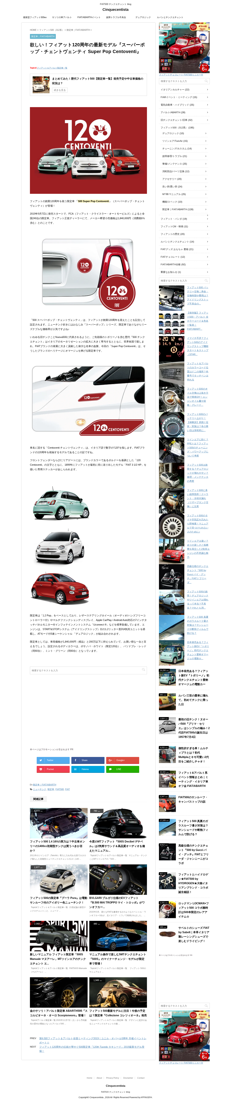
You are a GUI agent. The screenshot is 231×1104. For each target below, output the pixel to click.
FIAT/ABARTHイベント (89, 17)
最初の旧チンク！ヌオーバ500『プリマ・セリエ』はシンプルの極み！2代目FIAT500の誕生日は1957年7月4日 (194, 728)
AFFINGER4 (146, 1097)
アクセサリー (169, 179)
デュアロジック (143, 17)
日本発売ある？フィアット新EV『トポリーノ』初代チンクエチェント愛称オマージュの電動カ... (198, 650)
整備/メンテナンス (172, 163)
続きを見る (60, 90)
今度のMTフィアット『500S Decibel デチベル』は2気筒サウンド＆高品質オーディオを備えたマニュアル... (117, 846)
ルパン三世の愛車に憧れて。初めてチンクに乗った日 (193, 700)
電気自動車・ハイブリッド (175, 104)
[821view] (118, 893)
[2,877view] (59, 893)
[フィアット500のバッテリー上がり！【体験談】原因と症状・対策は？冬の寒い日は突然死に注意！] (171, 424)
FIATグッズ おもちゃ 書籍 (174, 249)
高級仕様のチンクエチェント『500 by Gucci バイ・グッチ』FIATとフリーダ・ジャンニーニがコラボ (193, 854)
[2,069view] (59, 949)
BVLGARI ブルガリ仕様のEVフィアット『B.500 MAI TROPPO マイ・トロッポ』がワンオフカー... (117, 903)
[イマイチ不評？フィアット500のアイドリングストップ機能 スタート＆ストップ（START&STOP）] (171, 348)
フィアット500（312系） (174, 127)
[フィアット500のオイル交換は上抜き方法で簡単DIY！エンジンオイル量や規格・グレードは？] (171, 399)
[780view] (118, 836)
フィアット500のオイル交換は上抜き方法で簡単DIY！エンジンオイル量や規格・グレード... (197, 396)
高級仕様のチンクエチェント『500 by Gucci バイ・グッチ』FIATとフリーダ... (197, 574)
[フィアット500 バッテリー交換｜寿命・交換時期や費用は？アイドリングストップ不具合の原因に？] (171, 298)
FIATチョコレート (170, 256)
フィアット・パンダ (171, 218)
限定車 (51, 789)
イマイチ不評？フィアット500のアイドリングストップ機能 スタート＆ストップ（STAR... (197, 346)
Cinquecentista (115, 9)
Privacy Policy (112, 1078)
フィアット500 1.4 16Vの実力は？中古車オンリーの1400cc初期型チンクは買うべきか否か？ (57, 846)
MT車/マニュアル (171, 194)
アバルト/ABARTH (170, 112)
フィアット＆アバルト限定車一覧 (52, 68)
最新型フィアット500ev (35, 17)
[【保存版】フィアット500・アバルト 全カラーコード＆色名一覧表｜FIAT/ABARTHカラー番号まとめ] (171, 323)
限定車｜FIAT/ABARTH (44, 784)
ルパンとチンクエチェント (170, 17)
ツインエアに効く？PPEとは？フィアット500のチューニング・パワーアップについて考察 (197, 447)
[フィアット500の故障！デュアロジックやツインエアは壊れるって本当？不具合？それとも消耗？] (171, 602)
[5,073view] (59, 836)
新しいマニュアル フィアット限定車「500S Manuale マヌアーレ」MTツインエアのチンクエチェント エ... (58, 959)
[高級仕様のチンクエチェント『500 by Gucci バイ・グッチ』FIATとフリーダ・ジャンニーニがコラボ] (171, 577)
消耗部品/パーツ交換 (173, 171)
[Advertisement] (88, 713)
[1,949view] (118, 1006)
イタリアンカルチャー (172, 89)
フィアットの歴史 (170, 234)
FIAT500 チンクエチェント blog (115, 1092)
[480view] (118, 949)
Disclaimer (128, 1078)
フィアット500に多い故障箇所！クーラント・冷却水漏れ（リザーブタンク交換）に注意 (197, 498)
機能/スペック (169, 201)
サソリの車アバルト (62, 17)
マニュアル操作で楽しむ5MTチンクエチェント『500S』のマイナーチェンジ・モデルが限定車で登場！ (117, 959)
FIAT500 (59, 789)
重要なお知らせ (169, 272)
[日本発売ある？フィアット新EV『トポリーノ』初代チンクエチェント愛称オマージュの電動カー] (171, 653)
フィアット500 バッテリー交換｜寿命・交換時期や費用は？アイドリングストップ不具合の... (197, 295)
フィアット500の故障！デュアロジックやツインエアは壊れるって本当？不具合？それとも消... (197, 599)
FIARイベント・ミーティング (176, 97)
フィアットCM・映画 (172, 226)
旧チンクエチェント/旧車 (174, 120)
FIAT (67, 789)
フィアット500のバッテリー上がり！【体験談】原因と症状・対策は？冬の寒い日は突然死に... (197, 422)
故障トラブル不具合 (116, 17)
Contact (140, 1078)
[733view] (59, 1006)
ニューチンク (39, 789)
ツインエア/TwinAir (172, 141)
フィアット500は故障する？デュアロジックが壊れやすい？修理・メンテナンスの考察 (197, 472)
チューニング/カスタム (174, 148)
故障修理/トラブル (172, 156)
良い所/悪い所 (169, 186)
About (99, 1078)
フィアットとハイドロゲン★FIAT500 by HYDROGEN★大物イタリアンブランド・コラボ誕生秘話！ (193, 883)
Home (89, 1078)
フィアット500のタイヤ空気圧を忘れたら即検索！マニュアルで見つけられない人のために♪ (197, 523)
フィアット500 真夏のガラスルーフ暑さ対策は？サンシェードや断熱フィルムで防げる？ (197, 625)
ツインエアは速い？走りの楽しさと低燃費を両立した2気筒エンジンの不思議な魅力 (198, 548)
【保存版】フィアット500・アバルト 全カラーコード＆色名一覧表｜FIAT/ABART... (197, 320)
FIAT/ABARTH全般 (171, 264)
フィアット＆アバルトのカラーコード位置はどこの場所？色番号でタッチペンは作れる (197, 371)
